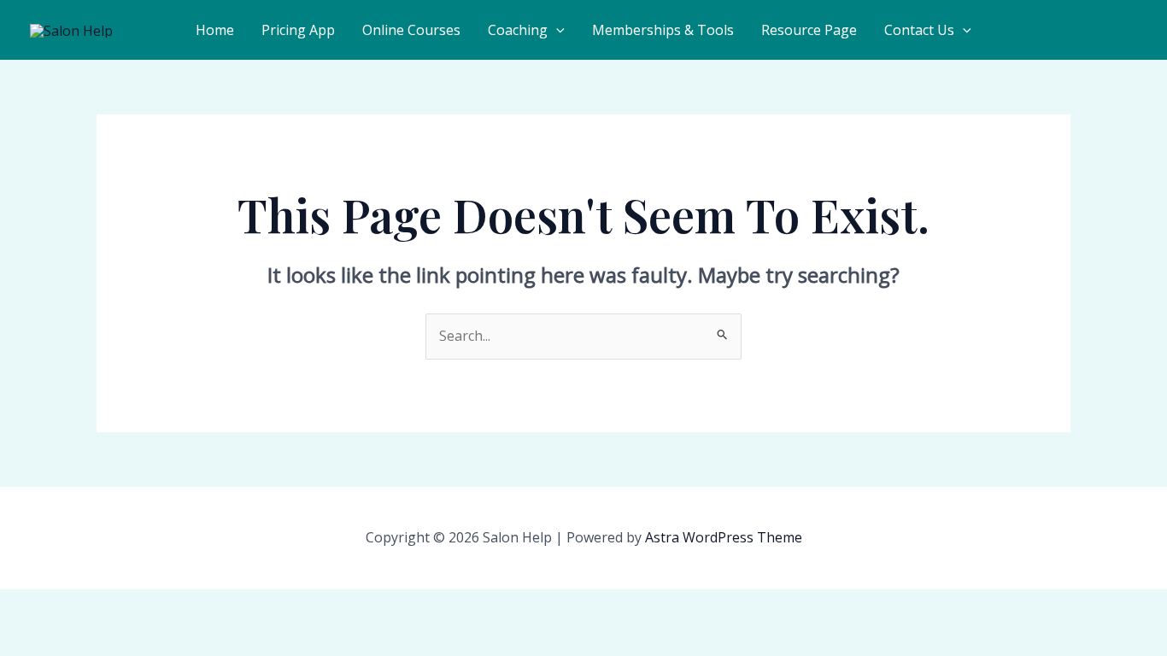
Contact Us (919, 29)
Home (215, 29)
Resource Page (809, 29)
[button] (556, 30)
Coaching (518, 29)
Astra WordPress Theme (723, 537)
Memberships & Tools (663, 29)
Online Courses (411, 29)
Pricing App (298, 29)
